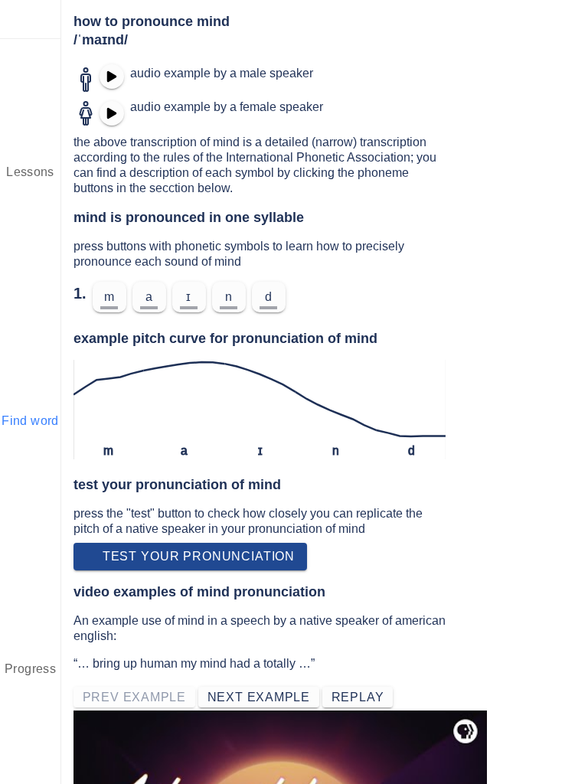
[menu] (30, 19)
